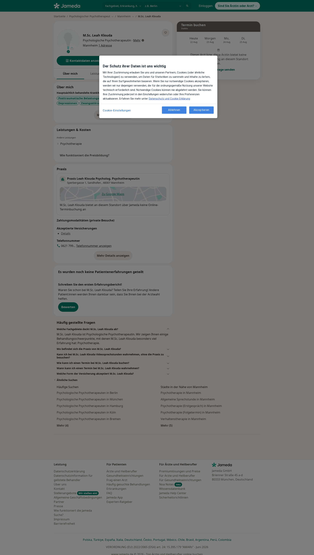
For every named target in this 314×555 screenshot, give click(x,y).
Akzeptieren (201, 110)
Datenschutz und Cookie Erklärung (169, 98)
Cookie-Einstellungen (117, 110)
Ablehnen (174, 110)
